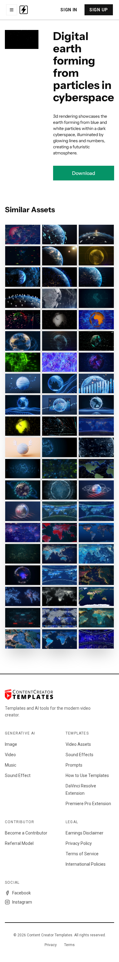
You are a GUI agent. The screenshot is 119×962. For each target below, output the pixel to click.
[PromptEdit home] (24, 10)
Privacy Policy (79, 843)
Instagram (22, 902)
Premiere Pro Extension (88, 803)
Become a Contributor (26, 833)
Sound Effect (18, 775)
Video (10, 754)
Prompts (74, 765)
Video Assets (78, 744)
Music (10, 765)
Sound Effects (79, 754)
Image (11, 744)
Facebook (21, 892)
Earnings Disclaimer (84, 833)
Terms (69, 945)
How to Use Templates (87, 775)
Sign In (68, 9)
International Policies (86, 864)
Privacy (51, 945)
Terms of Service (82, 853)
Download (83, 173)
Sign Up (98, 9)
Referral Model (19, 843)
